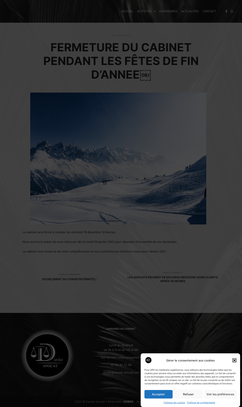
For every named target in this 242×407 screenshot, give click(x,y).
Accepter (158, 394)
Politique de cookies (174, 402)
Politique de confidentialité (201, 402)
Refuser (188, 394)
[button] (234, 360)
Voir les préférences (220, 394)
